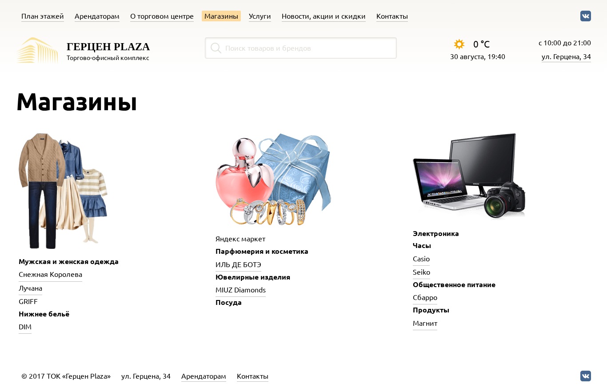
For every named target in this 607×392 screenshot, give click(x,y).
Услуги (260, 16)
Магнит (425, 323)
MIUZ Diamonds (241, 290)
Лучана (30, 288)
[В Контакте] (585, 16)
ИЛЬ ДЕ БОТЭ (238, 264)
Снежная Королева (50, 274)
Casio (421, 259)
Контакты (392, 16)
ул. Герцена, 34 (566, 56)
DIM (25, 327)
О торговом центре (162, 16)
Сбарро (425, 297)
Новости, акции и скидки (324, 16)
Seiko (421, 272)
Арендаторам (97, 16)
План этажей (42, 16)
